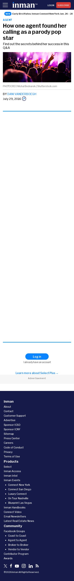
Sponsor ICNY (12, 429)
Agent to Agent (17, 540)
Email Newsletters (15, 516)
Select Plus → (49, 373)
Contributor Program (16, 553)
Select (8, 466)
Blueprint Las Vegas (20, 502)
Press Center (12, 438)
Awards (8, 558)
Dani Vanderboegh (21, 94)
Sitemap (9, 433)
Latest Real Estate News (19, 520)
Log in (51, 5)
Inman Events (12, 480)
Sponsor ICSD (12, 424)
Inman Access (12, 471)
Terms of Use (12, 456)
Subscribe (63, 5)
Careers (8, 442)
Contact (8, 411)
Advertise (9, 420)
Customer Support (15, 415)
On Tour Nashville (18, 498)
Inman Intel (10, 475)
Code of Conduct (14, 447)
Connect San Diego (19, 489)
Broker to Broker (18, 544)
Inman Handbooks (15, 507)
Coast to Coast (17, 535)
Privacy (8, 451)
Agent (7, 19)
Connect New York (19, 484)
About (7, 406)
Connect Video (13, 511)
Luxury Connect (17, 493)
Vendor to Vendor (18, 549)
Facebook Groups (14, 531)
